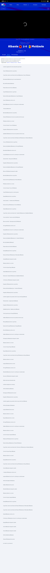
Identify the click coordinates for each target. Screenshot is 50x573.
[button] (26, 5)
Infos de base (14, 54)
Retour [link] (3, 8)
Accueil (4, 54)
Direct (8, 54)
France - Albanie (17, 62)
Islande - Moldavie (10, 62)
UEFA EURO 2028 (3, 5)
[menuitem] (11, 5)
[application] (25, 24)
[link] (11, 5)
